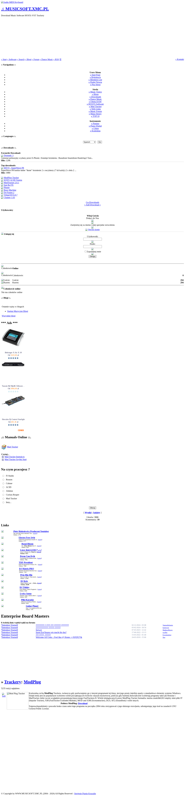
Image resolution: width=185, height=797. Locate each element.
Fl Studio (10, 476)
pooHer (165, 632)
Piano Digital (95, 126)
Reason (9, 479)
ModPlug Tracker (11, 177)
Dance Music (95, 99)
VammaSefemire (168, 625)
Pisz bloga (95, 84)
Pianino (95, 123)
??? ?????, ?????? (43, 635)
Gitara (95, 128)
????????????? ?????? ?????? (48, 627)
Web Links (95, 109)
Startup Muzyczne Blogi (17, 311)
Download (82, 703)
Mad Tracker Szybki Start (16, 459)
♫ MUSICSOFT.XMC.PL (25, 8)
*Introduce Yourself (9, 625)
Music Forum (95, 111)
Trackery (12, 681)
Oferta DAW (95, 101)
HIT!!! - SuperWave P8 (14, 168)
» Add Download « (92, 205)
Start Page (95, 75)
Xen (164, 637)
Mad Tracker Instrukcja (15, 457)
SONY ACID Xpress (13, 180)
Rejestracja (95, 77)
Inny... (8, 502)
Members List (95, 80)
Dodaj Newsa (95, 82)
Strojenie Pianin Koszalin (85, 793)
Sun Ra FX (9, 185)
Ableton (9, 491)
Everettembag (167, 635)
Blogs (95, 94)
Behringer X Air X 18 (13, 353)
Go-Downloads (92, 202)
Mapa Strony (95, 114)
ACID (8, 487)
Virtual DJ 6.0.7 (10, 195)
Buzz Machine (10, 190)
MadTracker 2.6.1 (11, 182)
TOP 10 (95, 116)
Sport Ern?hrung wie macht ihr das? (51, 632)
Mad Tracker (95, 106)
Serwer (39, 630)
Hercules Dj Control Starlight (13, 419)
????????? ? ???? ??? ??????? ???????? (52, 625)
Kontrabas (95, 131)
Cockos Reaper (12, 495)
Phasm (6, 187)
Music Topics (95, 92)
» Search (21, 59)
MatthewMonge (168, 630)
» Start (4, 59)
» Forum (35, 59)
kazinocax (166, 627)
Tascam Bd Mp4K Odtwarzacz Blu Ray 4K (13, 386)
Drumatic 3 (8, 155)
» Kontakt (179, 59)
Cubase (9, 483)
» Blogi (28, 59)
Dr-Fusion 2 (9, 192)
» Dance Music (46, 59)
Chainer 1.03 (9, 197)
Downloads (95, 97)
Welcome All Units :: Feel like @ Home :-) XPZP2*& (59, 637)
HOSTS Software (95, 104)
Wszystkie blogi (8, 316)
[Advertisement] (92, 38)
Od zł (13, 355)
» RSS (56, 59)
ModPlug (32, 681)
